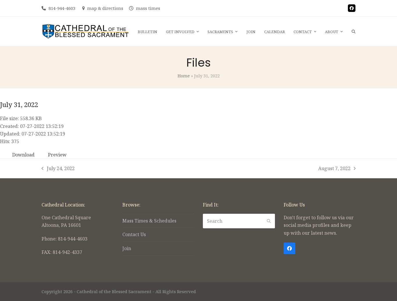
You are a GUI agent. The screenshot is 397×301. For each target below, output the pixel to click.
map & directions (105, 8)
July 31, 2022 (19, 104)
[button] (353, 31)
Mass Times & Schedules (149, 221)
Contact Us (134, 234)
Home (184, 76)
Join (126, 248)
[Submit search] (269, 221)
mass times (148, 8)
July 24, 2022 (58, 168)
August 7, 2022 (334, 168)
